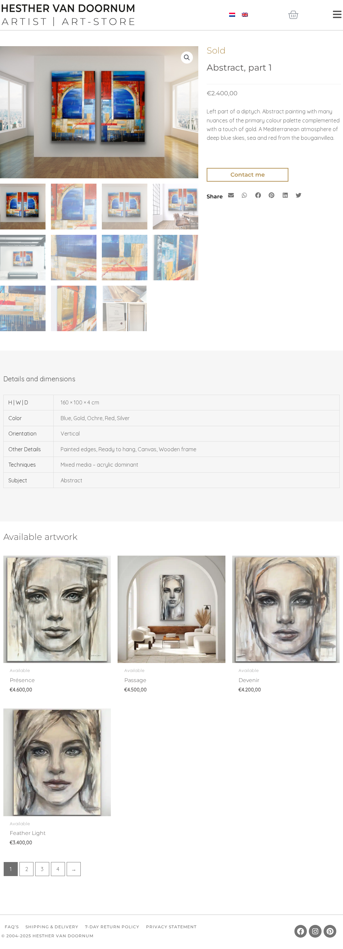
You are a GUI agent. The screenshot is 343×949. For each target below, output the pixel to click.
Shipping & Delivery (51, 926)
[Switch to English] (244, 14)
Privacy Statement (171, 926)
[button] (187, 58)
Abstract (71, 480)
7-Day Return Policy (112, 926)
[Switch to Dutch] (232, 14)
